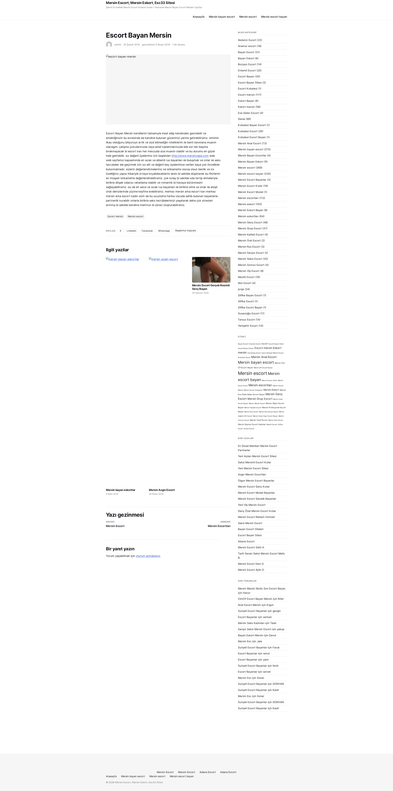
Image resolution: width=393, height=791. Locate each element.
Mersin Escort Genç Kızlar (254, 486)
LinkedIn (131, 230)
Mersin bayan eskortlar (120, 490)
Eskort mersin (246, 106)
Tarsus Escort (246, 319)
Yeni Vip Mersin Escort (251, 504)
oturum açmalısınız (148, 556)
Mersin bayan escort (222, 16)
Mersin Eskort (271, 389)
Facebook (147, 230)
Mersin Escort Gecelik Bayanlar (257, 498)
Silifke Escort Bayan (250, 307)
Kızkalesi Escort (247, 131)
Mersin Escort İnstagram (253, 390)
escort (265, 343)
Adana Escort (246, 541)
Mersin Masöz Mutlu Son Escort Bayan (261, 588)
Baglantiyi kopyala (185, 230)
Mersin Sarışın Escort (251, 252)
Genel (241, 118)
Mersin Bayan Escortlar (252, 155)
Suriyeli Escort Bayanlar (252, 610)
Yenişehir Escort (248, 325)
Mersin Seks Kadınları (251, 623)
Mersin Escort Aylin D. (251, 569)
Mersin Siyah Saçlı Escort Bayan (265, 416)
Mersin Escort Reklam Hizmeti (256, 517)
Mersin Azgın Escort (162, 490)
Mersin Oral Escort (249, 240)
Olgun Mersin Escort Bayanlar (256, 480)
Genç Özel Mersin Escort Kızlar (257, 511)
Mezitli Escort (246, 277)
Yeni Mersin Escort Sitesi (253, 468)
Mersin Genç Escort (250, 222)
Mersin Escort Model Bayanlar (256, 492)
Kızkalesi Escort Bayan (252, 137)
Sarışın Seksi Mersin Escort (254, 629)
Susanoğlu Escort (248, 313)
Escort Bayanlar (247, 617)
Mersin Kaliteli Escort (251, 234)
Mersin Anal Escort (249, 143)
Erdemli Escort (247, 70)
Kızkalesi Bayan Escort (252, 125)
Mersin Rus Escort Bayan (268, 412)
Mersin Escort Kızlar (250, 185)
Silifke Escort (246, 301)
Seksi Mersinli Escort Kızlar (254, 462)
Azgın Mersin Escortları (252, 474)
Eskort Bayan (246, 100)
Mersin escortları (248, 198)
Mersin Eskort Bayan (250, 210)
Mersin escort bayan (274, 16)
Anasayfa (198, 16)
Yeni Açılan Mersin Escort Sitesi (257, 456)
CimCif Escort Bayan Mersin (255, 598)
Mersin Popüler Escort (252, 408)
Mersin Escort (165, 772)
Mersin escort (248, 16)
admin (117, 44)
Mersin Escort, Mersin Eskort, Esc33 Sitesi (140, 3)
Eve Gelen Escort (248, 113)
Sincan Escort (249, 429)
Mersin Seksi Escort (250, 258)
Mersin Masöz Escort (257, 403)
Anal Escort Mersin (249, 604)
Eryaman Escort (255, 344)
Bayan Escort (246, 52)
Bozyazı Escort (247, 64)
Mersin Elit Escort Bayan (263, 368)
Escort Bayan (246, 76)
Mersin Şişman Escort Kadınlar (252, 424)
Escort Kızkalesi (247, 88)
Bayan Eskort (246, 58)
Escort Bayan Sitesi (250, 82)
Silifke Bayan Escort (250, 295)
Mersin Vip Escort (248, 270)
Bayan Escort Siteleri (250, 529)
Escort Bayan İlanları (246, 348)
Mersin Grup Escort (250, 228)
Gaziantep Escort (254, 353)
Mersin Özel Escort (275, 420)
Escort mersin (115, 216)
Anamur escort (247, 46)
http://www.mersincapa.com (190, 155)
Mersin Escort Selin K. (251, 547)
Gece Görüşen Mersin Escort (273, 353)
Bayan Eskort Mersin (250, 635)
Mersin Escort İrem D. (251, 563)
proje (241, 289)
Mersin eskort (246, 204)
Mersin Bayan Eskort (250, 161)
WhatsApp (164, 230)
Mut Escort (244, 283)
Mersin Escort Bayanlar (252, 179)
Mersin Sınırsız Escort (251, 264)
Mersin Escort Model (250, 192)
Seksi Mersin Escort (250, 523)
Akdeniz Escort (247, 40)
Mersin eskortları (248, 216)
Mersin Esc (244, 641)
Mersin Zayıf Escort (259, 420)
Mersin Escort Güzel (269, 380)
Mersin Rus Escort (249, 246)
